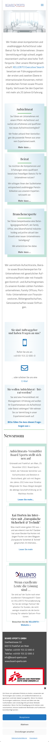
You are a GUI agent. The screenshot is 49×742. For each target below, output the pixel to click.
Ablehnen (24, 724)
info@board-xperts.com (16, 657)
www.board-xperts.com (16, 661)
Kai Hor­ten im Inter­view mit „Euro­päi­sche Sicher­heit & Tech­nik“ (26, 518)
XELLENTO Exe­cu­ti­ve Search (28, 67)
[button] (45, 688)
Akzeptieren (24, 717)
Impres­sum (33, 738)
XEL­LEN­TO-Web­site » (30, 623)
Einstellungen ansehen (24, 731)
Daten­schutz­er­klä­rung (19, 738)
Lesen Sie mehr (26, 549)
